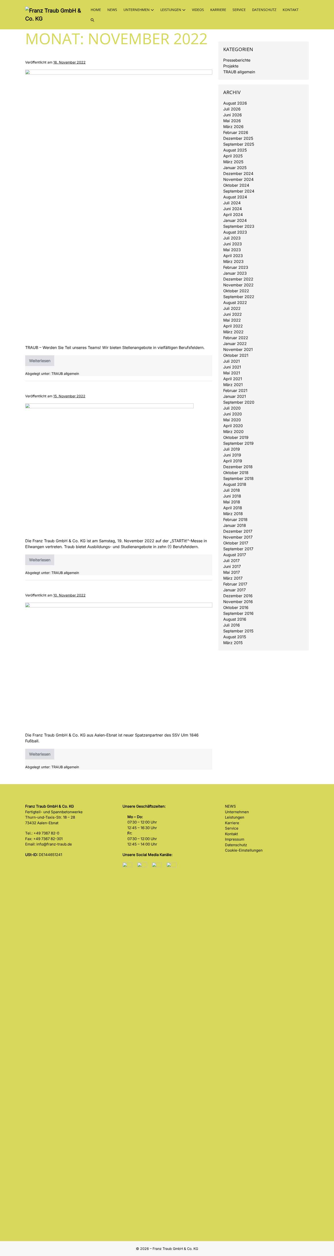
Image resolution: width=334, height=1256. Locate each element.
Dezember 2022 (238, 279)
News (112, 9)
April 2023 (233, 255)
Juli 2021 (231, 361)
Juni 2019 (232, 455)
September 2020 (238, 402)
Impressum (234, 839)
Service (239, 9)
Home (96, 9)
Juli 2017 (231, 560)
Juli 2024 (232, 202)
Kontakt (291, 9)
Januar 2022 (235, 343)
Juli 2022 (232, 308)
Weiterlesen (41, 362)
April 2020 (233, 425)
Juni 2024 (232, 208)
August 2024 (235, 197)
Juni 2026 (232, 114)
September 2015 (238, 630)
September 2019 (238, 443)
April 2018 (232, 507)
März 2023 (233, 261)
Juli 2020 (232, 408)
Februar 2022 (235, 337)
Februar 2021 (235, 390)
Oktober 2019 (235, 437)
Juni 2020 (232, 413)
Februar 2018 (235, 519)
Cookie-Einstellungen (244, 850)
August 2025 (235, 150)
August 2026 (235, 103)
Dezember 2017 (237, 531)
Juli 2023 (232, 238)
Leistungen (171, 9)
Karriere (218, 9)
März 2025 (233, 161)
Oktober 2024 (236, 185)
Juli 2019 (231, 449)
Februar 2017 (235, 584)
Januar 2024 (235, 220)
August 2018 (234, 484)
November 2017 (238, 537)
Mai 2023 (232, 249)
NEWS (230, 806)
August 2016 (234, 619)
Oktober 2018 (235, 472)
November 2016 (238, 601)
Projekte (230, 66)
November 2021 (238, 349)
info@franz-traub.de (54, 844)
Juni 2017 (232, 566)
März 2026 (233, 126)
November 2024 (238, 179)
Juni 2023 (232, 243)
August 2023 (235, 232)
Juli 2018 (231, 490)
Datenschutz (264, 9)
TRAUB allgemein (65, 373)
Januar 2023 (235, 273)
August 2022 (235, 302)
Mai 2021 (231, 372)
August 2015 (234, 636)
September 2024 (238, 191)
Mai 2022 (232, 320)
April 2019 (232, 460)
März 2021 (233, 384)
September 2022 (238, 296)
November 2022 (238, 284)
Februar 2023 (235, 267)
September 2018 (238, 478)
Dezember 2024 (238, 173)
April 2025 (233, 155)
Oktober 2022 (236, 290)
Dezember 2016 (238, 595)
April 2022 (233, 326)
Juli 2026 (232, 109)
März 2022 (233, 331)
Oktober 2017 (235, 543)
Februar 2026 (235, 132)
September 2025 (238, 144)
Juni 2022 (232, 314)
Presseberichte (236, 60)
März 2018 (233, 513)
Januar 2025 (235, 167)
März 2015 (233, 642)
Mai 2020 (232, 419)
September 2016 (238, 613)
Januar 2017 (234, 589)
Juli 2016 (231, 625)
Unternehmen (137, 9)
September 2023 (238, 226)
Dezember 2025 (238, 138)
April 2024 (233, 214)
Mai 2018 (231, 501)
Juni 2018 (232, 496)
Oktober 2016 (235, 607)
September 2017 (238, 548)
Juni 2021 (232, 367)
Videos (198, 9)
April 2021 (232, 378)
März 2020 (233, 431)
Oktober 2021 (235, 355)
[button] (92, 20)
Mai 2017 (231, 572)
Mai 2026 (232, 120)
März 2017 (233, 578)
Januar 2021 (234, 396)
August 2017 (234, 554)
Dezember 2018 (238, 466)
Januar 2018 (234, 525)
